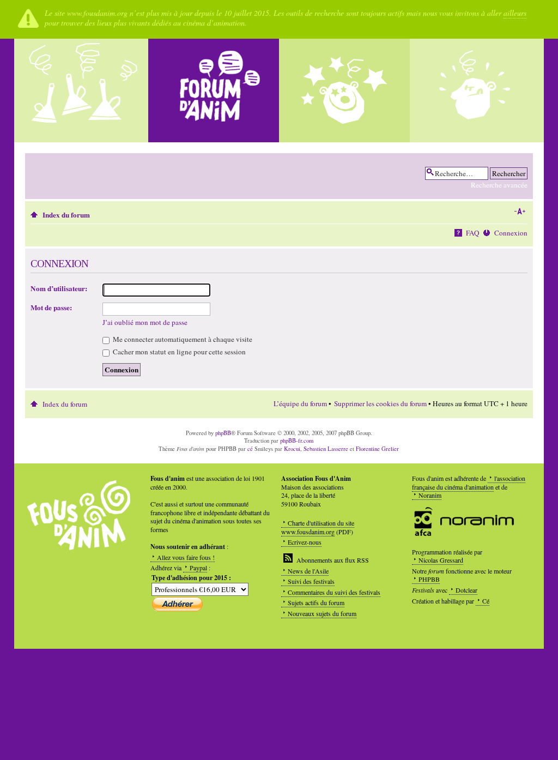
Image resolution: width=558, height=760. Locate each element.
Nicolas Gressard (440, 560)
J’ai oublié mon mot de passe (144, 322)
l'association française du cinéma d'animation (468, 482)
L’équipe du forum (300, 403)
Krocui (292, 449)
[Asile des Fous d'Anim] (82, 90)
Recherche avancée (499, 185)
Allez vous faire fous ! (186, 557)
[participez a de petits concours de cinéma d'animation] (475, 90)
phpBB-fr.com (296, 440)
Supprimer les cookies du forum (380, 403)
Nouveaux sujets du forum (322, 613)
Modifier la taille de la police (519, 211)
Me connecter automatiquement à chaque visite (181, 339)
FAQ (473, 233)
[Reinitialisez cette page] (213, 90)
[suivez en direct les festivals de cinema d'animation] (344, 90)
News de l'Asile (308, 570)
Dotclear (466, 590)
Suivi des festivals (311, 581)
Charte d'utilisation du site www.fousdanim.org (317, 527)
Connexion (510, 233)
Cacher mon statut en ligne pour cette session (178, 352)
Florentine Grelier (377, 449)
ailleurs (515, 13)
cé (250, 449)
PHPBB (429, 579)
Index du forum (66, 214)
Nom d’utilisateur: (59, 288)
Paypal (198, 567)
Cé (485, 600)
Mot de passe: (51, 307)
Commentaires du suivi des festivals (334, 592)
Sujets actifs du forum (316, 602)
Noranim (429, 495)
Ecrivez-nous (305, 542)
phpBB (223, 433)
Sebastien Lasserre (326, 449)
